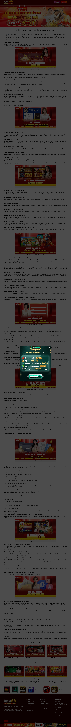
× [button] (49, 347)
